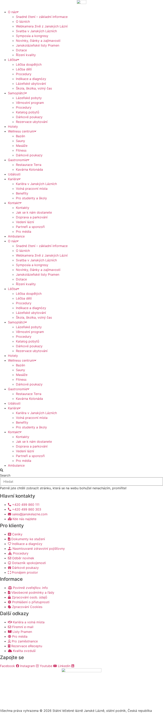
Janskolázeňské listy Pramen (37, 45)
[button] (81, 470)
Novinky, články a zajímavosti (38, 41)
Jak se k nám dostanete (34, 212)
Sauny (20, 141)
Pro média (23, 231)
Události (14, 174)
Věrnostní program (30, 103)
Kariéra (13, 179)
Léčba (12, 60)
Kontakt (13, 203)
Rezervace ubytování (32, 122)
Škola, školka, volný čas (34, 88)
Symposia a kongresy (32, 36)
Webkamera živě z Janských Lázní (42, 26)
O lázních (23, 21)
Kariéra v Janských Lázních (36, 184)
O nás (12, 12)
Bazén (20, 136)
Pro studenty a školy (31, 198)
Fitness (21, 150)
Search (5, 475)
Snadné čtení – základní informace (42, 17)
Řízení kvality (26, 55)
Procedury (23, 74)
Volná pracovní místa (32, 189)
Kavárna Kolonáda (29, 169)
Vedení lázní (25, 222)
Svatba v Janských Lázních (36, 31)
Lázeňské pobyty (29, 98)
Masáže (21, 146)
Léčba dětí (24, 69)
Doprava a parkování (32, 217)
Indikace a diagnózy (31, 79)
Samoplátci (16, 93)
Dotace (21, 50)
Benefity (22, 193)
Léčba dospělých (29, 64)
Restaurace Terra (28, 165)
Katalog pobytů (27, 112)
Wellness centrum (21, 131)
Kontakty (22, 208)
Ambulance (16, 236)
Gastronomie (17, 160)
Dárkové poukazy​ (29, 117)
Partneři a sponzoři (30, 227)
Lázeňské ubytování (31, 84)
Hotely (13, 126)
